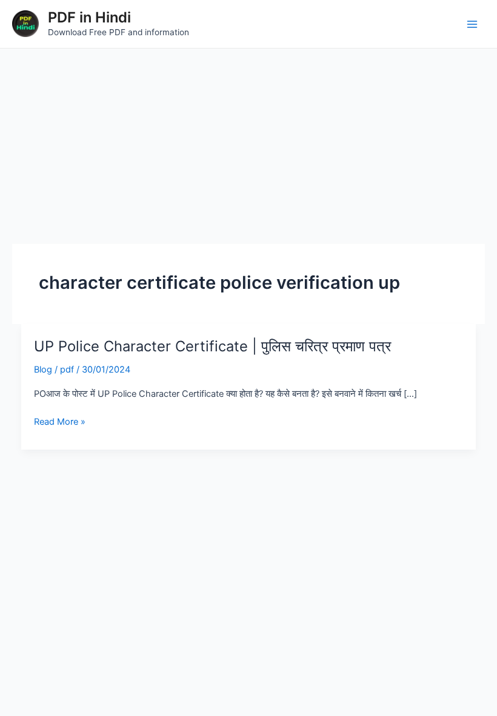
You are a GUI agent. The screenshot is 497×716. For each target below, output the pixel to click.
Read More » (59, 421)
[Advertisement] (248, 140)
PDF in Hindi (89, 17)
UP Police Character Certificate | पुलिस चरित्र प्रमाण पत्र (212, 346)
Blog (43, 369)
